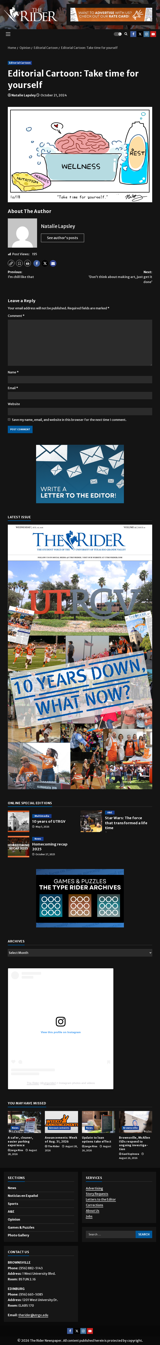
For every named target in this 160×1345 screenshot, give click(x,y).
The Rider (33, 1083)
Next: (120, 277)
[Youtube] (153, 34)
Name (13, 372)
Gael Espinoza (130, 1153)
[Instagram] (146, 34)
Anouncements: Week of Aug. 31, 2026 (61, 1139)
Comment (16, 316)
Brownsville (130, 1127)
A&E (109, 812)
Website (14, 404)
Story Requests (97, 1194)
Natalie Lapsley (24, 95)
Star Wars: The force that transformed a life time (91, 821)
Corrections (94, 1205)
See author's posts (62, 238)
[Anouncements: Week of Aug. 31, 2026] (61, 1122)
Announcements (59, 1127)
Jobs (89, 1216)
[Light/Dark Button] (118, 34)
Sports (13, 1204)
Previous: (21, 274)
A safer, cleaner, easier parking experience (20, 1141)
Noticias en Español (23, 1196)
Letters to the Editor (101, 1199)
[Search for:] (111, 1234)
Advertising (94, 1188)
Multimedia (42, 816)
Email (13, 388)
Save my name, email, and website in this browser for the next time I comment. (69, 420)
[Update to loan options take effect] (98, 1122)
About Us (92, 1211)
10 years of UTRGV (18, 821)
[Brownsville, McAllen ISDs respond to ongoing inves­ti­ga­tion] (135, 1122)
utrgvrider (49, 1083)
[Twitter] (140, 34)
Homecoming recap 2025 (18, 846)
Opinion (14, 1219)
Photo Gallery (18, 1235)
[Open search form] (125, 34)
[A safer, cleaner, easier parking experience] (24, 1122)
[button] (8, 34)
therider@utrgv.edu (33, 1315)
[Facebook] (133, 34)
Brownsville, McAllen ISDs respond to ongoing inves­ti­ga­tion (134, 1143)
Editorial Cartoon (20, 62)
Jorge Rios (17, 1150)
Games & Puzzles (21, 1227)
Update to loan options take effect (97, 1139)
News (38, 838)
